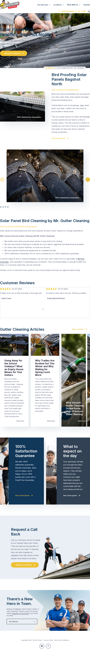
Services (8, 24)
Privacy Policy (48, 640)
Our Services (42, 5)
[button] (0, 207)
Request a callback (12, 53)
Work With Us (72, 5)
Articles (87, 5)
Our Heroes (13, 621)
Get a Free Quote (22, 495)
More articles (77, 329)
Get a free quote (58, 138)
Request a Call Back (24, 565)
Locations (57, 5)
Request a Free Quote (20, 613)
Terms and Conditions (61, 640)
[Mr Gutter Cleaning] (9, 9)
